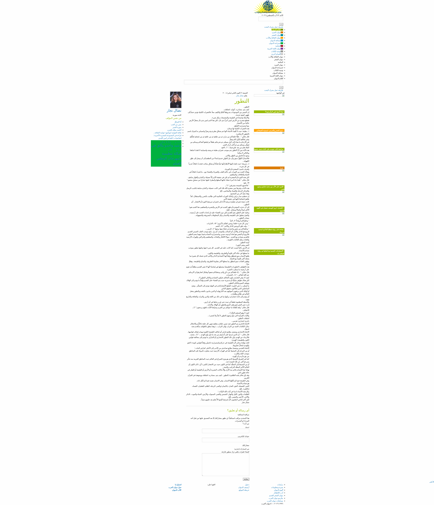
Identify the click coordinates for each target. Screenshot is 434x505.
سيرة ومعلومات (277, 487)
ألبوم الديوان (278, 490)
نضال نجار (240, 96)
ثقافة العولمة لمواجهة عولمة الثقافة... (167, 133)
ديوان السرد (276, 32)
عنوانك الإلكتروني (243, 436)
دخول (247, 485)
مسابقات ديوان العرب (275, 501)
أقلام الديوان (276, 30)
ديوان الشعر (276, 35)
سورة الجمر (177, 127)
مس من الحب (176, 125)
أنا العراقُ (178, 122)
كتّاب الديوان (176, 490)
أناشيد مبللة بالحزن (174, 130)
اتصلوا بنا (178, 485)
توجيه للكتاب (276, 51)
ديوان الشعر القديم (276, 495)
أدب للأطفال (278, 493)
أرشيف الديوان (243, 487)
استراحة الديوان (275, 43)
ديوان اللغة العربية (274, 49)
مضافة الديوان (275, 40)
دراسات (280, 485)
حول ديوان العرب (175, 487)
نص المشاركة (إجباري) (241, 449)
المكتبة (278, 46)
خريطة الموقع (244, 490)
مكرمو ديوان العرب (276, 498)
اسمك (247, 427)
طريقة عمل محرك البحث (273, 27)
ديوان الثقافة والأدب (273, 38)
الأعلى (431, 482)
